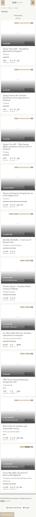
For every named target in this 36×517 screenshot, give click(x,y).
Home (4, 8)
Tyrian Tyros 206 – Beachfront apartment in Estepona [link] (16, 50)
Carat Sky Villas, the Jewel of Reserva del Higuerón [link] (15, 473)
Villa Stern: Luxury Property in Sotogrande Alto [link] (16, 380)
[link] (18, 33)
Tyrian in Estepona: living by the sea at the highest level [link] (18, 194)
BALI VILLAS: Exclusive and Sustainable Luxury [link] (15, 427)
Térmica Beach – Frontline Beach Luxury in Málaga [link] (17, 287)
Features (10, 8)
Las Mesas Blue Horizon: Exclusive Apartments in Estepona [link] (17, 334)
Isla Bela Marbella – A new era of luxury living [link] (17, 240)
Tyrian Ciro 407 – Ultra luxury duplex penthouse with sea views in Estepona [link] (17, 146)
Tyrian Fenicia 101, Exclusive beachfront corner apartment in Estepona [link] (16, 97)
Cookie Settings (7, 515)
